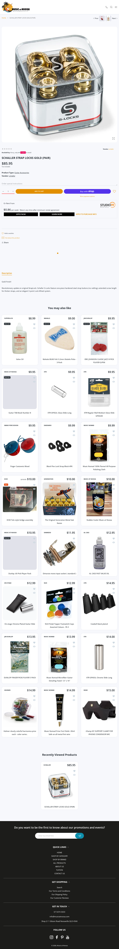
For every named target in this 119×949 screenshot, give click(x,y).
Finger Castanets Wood (19, 466)
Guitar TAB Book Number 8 (20, 413)
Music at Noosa (62, 945)
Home (4, 18)
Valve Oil (19, 359)
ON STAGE (7, 583)
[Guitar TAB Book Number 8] (20, 392)
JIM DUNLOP (88, 318)
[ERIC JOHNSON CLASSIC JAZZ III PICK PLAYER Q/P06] (99, 338)
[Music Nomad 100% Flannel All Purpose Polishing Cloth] (99, 446)
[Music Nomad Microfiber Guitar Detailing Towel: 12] (59, 657)
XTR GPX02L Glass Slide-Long (59, 413)
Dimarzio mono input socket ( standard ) (59, 573)
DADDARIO (47, 425)
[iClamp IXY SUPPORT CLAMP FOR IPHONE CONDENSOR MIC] (99, 710)
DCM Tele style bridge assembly (20, 520)
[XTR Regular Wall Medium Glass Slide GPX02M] (99, 392)
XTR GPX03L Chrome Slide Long (99, 677)
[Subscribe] (79, 836)
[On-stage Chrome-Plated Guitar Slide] (20, 603)
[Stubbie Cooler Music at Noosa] (99, 499)
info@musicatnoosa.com (59, 916)
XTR (45, 372)
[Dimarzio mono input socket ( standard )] (59, 553)
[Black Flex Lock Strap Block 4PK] (59, 446)
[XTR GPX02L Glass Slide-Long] (59, 392)
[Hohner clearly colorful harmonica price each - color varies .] (20, 710)
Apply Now (21, 214)
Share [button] (6, 242)
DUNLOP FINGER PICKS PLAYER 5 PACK (20, 677)
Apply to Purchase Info (86, 214)
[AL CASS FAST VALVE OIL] (99, 553)
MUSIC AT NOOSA (10, 372)
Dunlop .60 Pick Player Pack (19, 573)
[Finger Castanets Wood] (20, 446)
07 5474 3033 (59, 912)
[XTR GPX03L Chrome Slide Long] (99, 657)
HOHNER (7, 690)
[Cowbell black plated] (99, 603)
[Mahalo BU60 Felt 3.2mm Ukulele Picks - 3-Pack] (59, 338)
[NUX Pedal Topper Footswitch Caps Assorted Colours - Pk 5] (59, 603)
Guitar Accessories (21, 172)
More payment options (87, 196)
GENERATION (48, 479)
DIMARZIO (47, 532)
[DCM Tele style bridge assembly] (20, 499)
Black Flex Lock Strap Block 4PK (59, 466)
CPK (85, 583)
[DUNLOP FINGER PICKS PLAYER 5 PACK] (20, 657)
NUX (45, 583)
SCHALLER (47, 765)
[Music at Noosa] (16, 7)
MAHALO (47, 318)
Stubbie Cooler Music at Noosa (99, 520)
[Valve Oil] (20, 338)
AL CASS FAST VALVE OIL (99, 573)
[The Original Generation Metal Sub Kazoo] (59, 499)
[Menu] (116, 7)
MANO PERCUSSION (11, 425)
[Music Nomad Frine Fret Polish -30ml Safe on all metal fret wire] (59, 710)
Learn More (57, 214)
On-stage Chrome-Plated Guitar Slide (20, 624)
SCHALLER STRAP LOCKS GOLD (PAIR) (59, 807)
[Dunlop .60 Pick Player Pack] (20, 553)
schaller (111, 149)
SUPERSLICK (8, 318)
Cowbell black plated (99, 624)
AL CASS (86, 532)
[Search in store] (111, 7)
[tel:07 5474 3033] (106, 7)
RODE (86, 690)
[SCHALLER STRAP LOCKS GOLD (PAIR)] (59, 785)
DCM (6, 479)
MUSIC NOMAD (89, 425)
